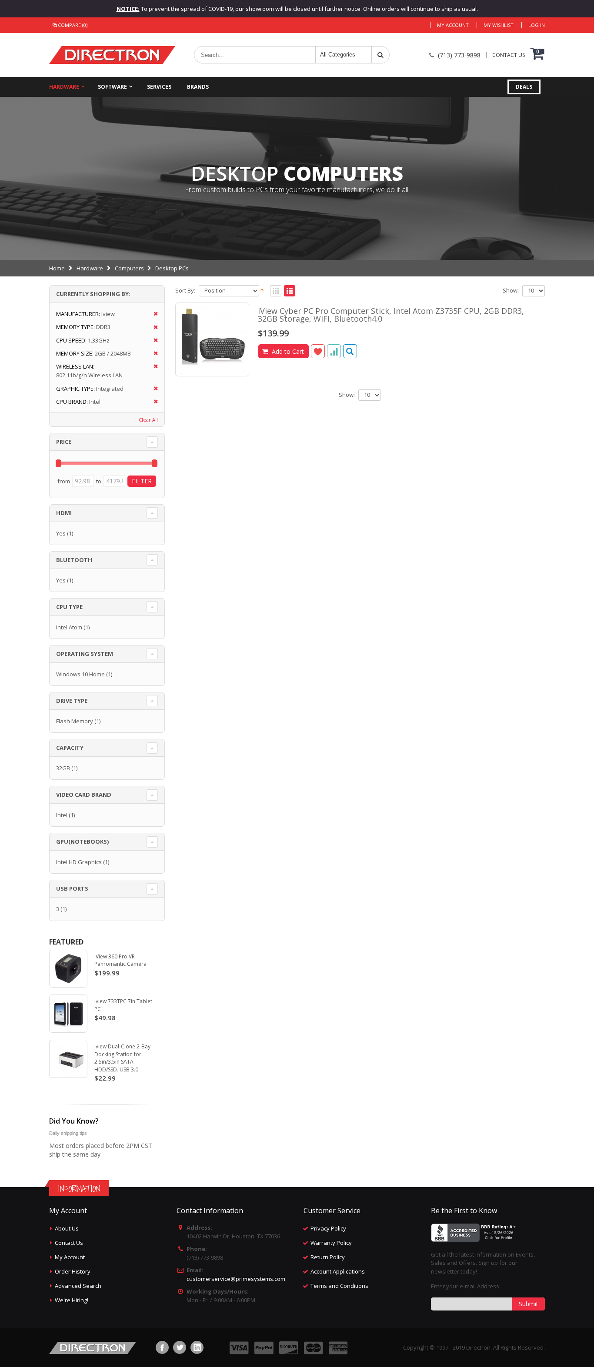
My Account (453, 25)
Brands (198, 86)
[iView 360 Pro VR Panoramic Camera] (68, 969)
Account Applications (337, 1271)
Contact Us (69, 1243)
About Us (67, 1228)
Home (57, 268)
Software (112, 86)
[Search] (380, 55)
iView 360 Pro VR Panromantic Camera (120, 960)
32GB (63, 768)
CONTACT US (508, 55)
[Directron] (112, 55)
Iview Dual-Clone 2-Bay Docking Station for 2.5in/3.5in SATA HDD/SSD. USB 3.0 (122, 1058)
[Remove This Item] (153, 314)
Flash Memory (74, 721)
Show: (511, 290)
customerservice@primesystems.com (236, 1279)
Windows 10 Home (80, 674)
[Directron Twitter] (179, 1347)
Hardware (64, 86)
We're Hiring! (71, 1300)
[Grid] (275, 291)
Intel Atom (69, 627)
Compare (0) (72, 25)
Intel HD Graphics (79, 862)
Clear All (148, 419)
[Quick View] (350, 351)
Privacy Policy (328, 1228)
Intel (61, 815)
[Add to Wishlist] (318, 351)
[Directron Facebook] (162, 1347)
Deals (524, 86)
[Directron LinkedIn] (197, 1347)
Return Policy (327, 1257)
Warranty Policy (331, 1243)
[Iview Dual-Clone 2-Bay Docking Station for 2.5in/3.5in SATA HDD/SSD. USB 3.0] (68, 1059)
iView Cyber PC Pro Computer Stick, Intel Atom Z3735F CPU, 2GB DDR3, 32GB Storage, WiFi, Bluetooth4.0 (391, 315)
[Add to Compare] (334, 351)
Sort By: (185, 290)
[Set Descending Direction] (262, 290)
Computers (129, 268)
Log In (536, 25)
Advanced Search (78, 1286)
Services (159, 86)
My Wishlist (499, 25)
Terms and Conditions (339, 1286)
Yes (61, 533)
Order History (72, 1271)
